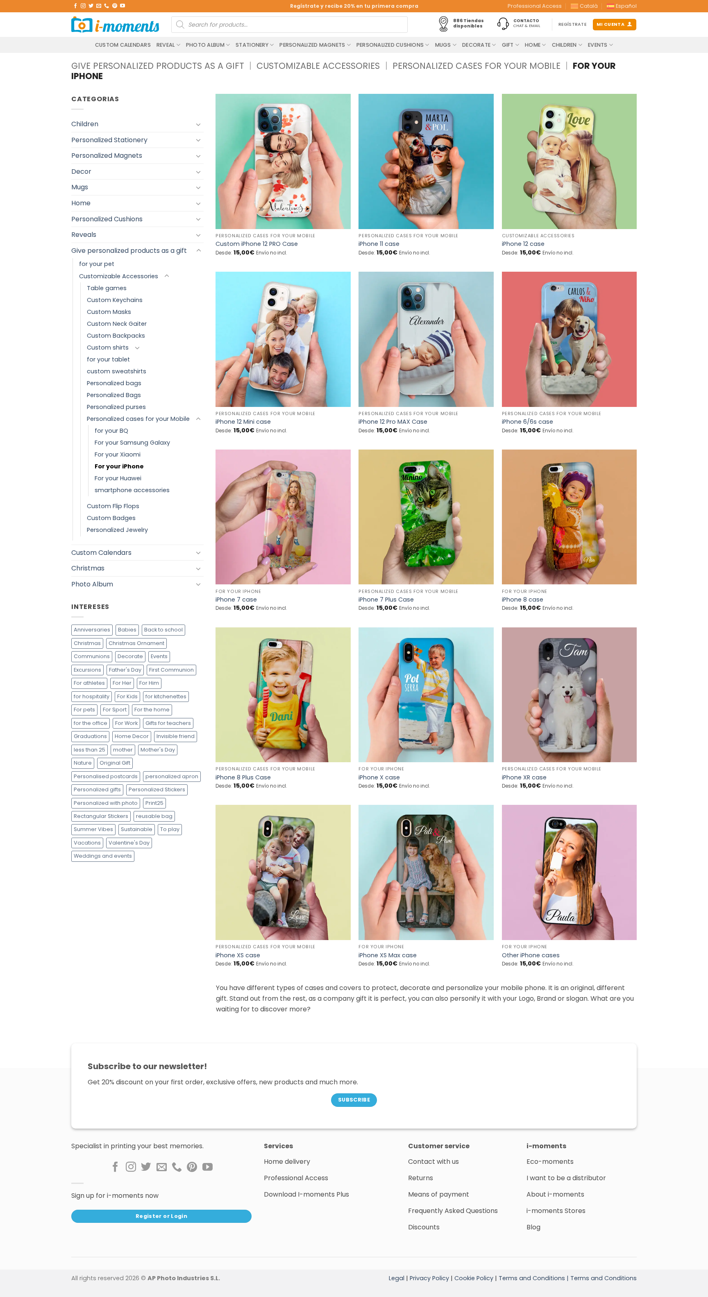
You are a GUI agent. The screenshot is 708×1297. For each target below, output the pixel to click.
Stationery (252, 44)
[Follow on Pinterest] (114, 6)
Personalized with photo (106, 803)
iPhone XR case (524, 777)
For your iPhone (119, 466)
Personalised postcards (106, 776)
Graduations (90, 736)
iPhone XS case (238, 955)
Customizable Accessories (318, 66)
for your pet (96, 264)
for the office (90, 723)
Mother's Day (158, 749)
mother (123, 749)
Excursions (87, 669)
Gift (508, 44)
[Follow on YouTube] (122, 6)
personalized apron (171, 776)
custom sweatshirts (116, 371)
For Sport (115, 709)
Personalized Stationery (109, 140)
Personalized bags (114, 383)
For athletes (89, 682)
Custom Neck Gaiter (117, 324)
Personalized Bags (114, 395)
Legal (396, 1278)
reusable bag (154, 816)
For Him (149, 682)
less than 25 (89, 749)
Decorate (476, 44)
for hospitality (91, 696)
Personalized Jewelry (117, 530)
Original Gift (115, 762)
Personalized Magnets (312, 44)
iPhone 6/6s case (527, 422)
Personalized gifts (97, 789)
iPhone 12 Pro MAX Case (393, 422)
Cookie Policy (473, 1278)
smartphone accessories (132, 490)
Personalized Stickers (157, 789)
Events (598, 44)
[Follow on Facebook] (75, 6)
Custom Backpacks (116, 336)
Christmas (87, 568)
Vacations (87, 842)
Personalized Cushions (390, 44)
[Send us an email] (98, 6)
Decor (81, 171)
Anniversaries (92, 630)
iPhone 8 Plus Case (243, 777)
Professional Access (535, 5)
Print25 (154, 803)
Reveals (83, 234)
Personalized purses (116, 407)
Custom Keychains (115, 300)
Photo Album (205, 44)
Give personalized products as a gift (157, 66)
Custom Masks (109, 312)
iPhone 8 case (522, 600)
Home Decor (132, 736)
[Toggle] (199, 124)
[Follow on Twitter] (90, 6)
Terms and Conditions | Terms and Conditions (568, 1278)
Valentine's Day (129, 842)
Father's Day (125, 669)
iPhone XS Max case (388, 955)
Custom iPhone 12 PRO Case (257, 244)
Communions (92, 656)
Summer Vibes (93, 829)
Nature (83, 762)
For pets (84, 709)
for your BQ (111, 431)
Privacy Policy (429, 1278)
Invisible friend (176, 736)
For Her (122, 682)
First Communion (171, 669)
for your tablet (108, 359)
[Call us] (106, 6)
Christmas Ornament (136, 643)
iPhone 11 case (379, 244)
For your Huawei (118, 478)
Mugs (443, 44)
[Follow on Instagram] (83, 6)
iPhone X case (379, 777)
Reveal (166, 44)
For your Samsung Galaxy (132, 442)
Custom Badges (111, 518)
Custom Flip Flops (113, 506)
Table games (107, 288)
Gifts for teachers (168, 723)
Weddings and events (103, 856)
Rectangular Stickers (101, 816)
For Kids (127, 696)
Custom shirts (108, 347)
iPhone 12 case (523, 244)
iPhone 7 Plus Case (386, 600)
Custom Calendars (123, 44)
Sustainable (136, 829)
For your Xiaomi (118, 454)
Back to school (163, 630)
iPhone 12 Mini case (243, 422)
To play (169, 829)
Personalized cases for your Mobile (476, 66)
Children (564, 44)
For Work (126, 723)
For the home (152, 709)
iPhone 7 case (236, 600)
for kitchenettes (165, 696)
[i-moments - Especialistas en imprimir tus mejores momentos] (115, 24)
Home (532, 44)
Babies (127, 630)
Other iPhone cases (531, 955)
